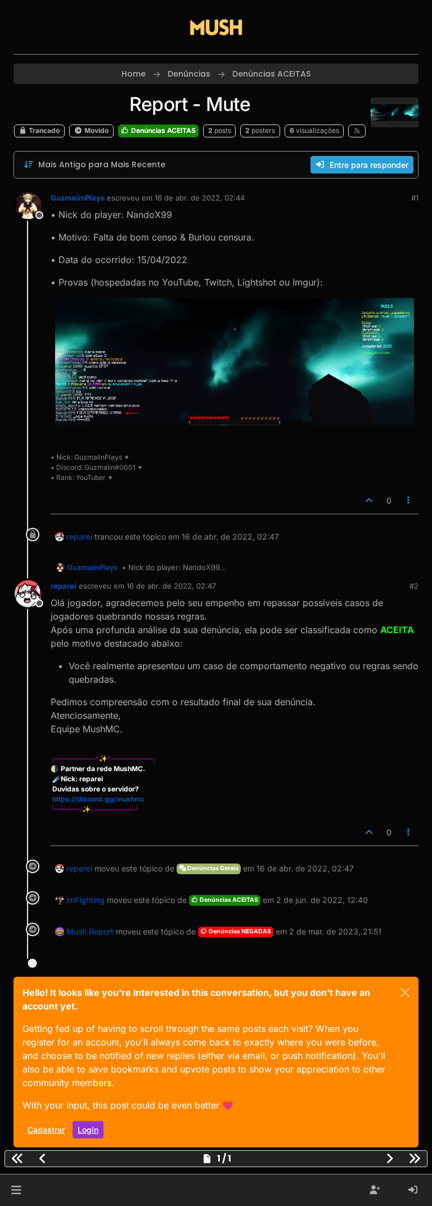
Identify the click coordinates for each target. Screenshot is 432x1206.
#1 (414, 197)
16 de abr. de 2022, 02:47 (171, 585)
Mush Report (90, 931)
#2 (414, 585)
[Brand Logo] (216, 27)
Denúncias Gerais (212, 868)
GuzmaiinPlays (78, 197)
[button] (16, 1190)
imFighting (85, 900)
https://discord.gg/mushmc (98, 799)
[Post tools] (409, 500)
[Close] (405, 992)
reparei (79, 536)
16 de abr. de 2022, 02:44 (200, 197)
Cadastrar (46, 1129)
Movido (96, 130)
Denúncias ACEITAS (162, 130)
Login (88, 1129)
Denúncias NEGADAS (239, 931)
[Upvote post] (369, 500)
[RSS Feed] (357, 130)
